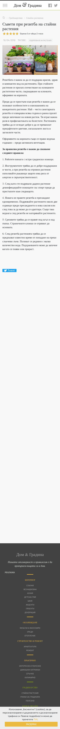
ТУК (35, 719)
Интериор (30, 580)
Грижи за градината (30, 697)
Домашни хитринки (30, 670)
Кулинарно (30, 677)
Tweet (11, 270)
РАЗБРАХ (31, 724)
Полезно (30, 701)
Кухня (30, 593)
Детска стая (30, 597)
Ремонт (30, 650)
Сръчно (30, 673)
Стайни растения (30, 693)
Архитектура (30, 646)
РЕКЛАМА (10, 572)
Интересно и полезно (30, 666)
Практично (30, 660)
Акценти (30, 605)
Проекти (30, 608)
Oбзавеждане (30, 622)
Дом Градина (28, 5)
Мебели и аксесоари (30, 628)
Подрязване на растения (40, 40)
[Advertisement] (30, 402)
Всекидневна (30, 589)
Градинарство (30, 687)
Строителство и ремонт (30, 641)
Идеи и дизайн (30, 706)
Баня (30, 601)
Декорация (30, 612)
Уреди (30, 632)
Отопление (30, 635)
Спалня (30, 585)
